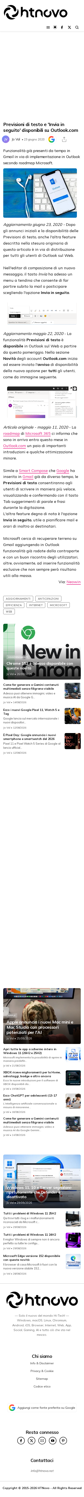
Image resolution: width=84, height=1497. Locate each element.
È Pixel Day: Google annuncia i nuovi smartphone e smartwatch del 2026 (29, 737)
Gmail (28, 476)
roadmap (11, 433)
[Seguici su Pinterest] (63, 1440)
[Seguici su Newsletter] (42, 1440)
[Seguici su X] (69, 27)
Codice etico (42, 1386)
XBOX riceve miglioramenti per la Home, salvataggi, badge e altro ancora (32, 1074)
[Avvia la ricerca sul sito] (77, 27)
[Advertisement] (42, 76)
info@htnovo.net (42, 1471)
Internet (36, 605)
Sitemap (42, 1379)
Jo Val (16, 139)
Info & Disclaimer (42, 1363)
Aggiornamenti (18, 598)
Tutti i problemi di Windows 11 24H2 (29, 1235)
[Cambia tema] (55, 27)
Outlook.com (14, 445)
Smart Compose (33, 470)
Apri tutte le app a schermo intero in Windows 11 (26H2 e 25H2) (29, 1051)
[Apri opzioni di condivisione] (64, 139)
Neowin (74, 581)
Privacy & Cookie (42, 1371)
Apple (12, 1015)
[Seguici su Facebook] (62, 27)
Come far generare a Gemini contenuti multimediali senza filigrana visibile (31, 687)
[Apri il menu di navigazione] (48, 27)
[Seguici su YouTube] (52, 1440)
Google (62, 470)
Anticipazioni (48, 598)
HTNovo (44, 1488)
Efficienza (14, 605)
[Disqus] (42, 815)
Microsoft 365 (38, 433)
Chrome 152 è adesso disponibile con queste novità (39, 665)
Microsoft (58, 605)
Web (9, 611)
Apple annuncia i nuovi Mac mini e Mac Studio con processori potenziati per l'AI (39, 1027)
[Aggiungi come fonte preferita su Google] (51, 139)
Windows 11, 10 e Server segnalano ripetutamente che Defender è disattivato (39, 1192)
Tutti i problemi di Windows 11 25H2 (29, 1213)
